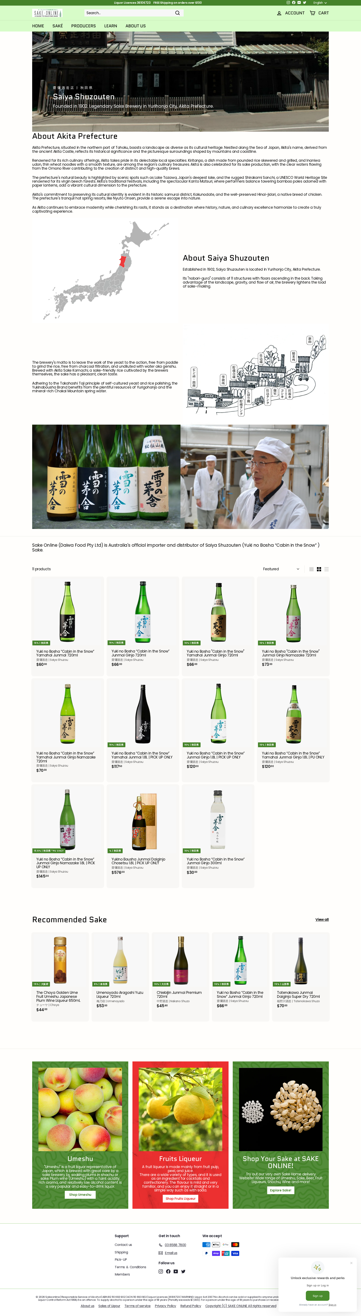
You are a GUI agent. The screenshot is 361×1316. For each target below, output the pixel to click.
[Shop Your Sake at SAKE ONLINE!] (281, 1109)
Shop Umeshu (81, 1194)
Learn (110, 26)
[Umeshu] (80, 1109)
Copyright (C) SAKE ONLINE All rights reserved (240, 1305)
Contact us (123, 1244)
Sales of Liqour (109, 1305)
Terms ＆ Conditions (130, 1267)
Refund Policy (190, 1305)
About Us (136, 26)
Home (38, 26)
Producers (83, 26)
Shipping (121, 1252)
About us (87, 1305)
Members (122, 1274)
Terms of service (138, 1305)
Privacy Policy (165, 1305)
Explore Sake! (280, 1190)
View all (322, 920)
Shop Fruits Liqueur (181, 1198)
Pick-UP (121, 1259)
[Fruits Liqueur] (180, 1109)
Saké (57, 26)
